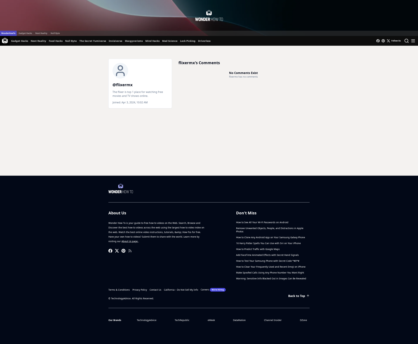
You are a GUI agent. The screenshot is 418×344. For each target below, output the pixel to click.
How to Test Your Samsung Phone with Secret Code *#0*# (267, 260)
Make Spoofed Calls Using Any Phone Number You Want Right (270, 272)
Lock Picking (187, 40)
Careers (212, 289)
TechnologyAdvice (146, 320)
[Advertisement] (209, 151)
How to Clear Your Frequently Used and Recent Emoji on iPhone (270, 266)
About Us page (129, 241)
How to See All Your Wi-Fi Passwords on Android (262, 222)
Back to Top (296, 296)
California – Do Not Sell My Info (181, 289)
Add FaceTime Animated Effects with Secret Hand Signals (267, 254)
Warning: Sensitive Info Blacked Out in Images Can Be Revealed (271, 278)
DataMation (239, 320)
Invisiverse (115, 40)
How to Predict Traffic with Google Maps (258, 249)
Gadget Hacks (25, 33)
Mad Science (169, 40)
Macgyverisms (134, 40)
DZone (303, 320)
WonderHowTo (8, 33)
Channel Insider (273, 320)
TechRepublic (182, 320)
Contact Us (155, 289)
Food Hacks (56, 40)
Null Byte (55, 33)
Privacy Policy (139, 289)
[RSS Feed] (130, 251)
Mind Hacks (152, 40)
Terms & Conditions (119, 289)
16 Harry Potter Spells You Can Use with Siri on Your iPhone (268, 243)
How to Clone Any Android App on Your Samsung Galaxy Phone (270, 237)
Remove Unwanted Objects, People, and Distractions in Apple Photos (269, 230)
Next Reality (41, 33)
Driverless (204, 40)
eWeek (211, 320)
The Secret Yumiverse (92, 40)
